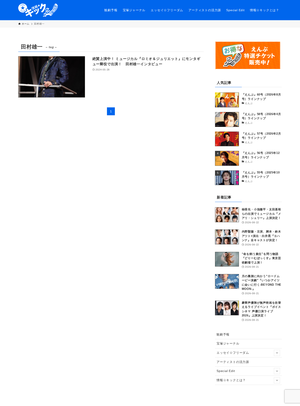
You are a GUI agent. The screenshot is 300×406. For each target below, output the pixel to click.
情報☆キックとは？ (231, 380)
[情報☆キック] (38, 10)
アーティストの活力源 (233, 362)
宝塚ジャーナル (228, 343)
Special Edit (226, 371)
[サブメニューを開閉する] (277, 353)
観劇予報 (223, 334)
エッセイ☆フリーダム (233, 352)
